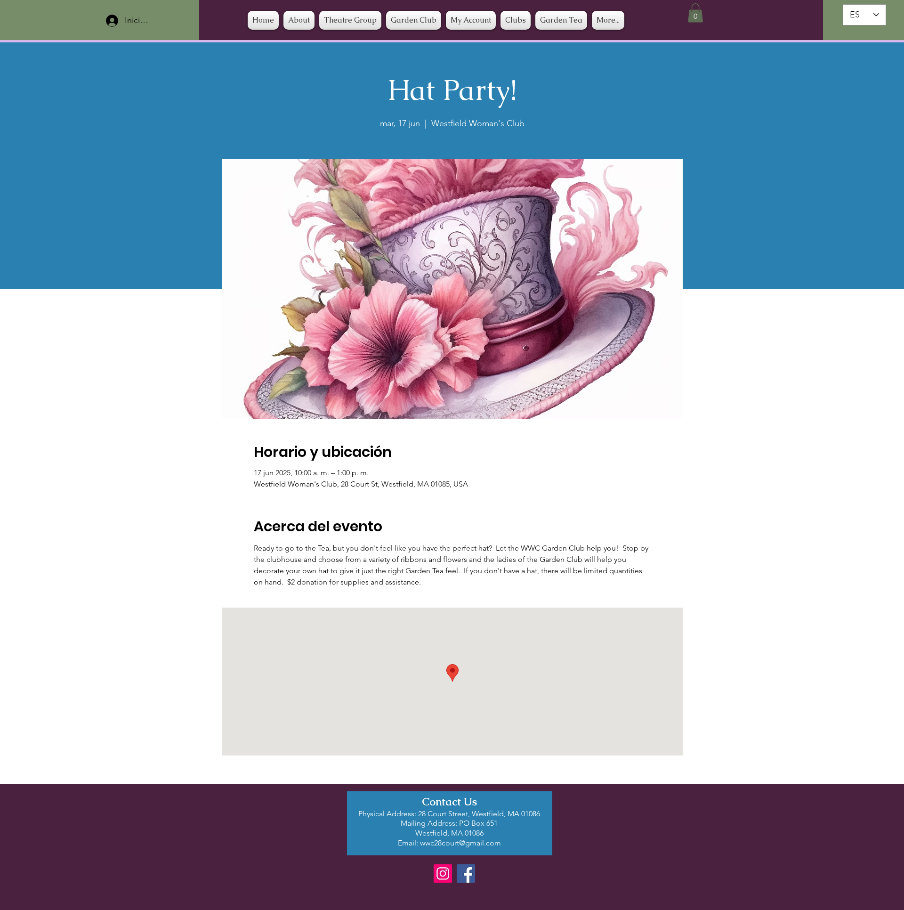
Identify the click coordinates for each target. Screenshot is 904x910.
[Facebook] (466, 873)
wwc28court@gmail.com (460, 842)
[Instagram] (443, 873)
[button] (515, 20)
